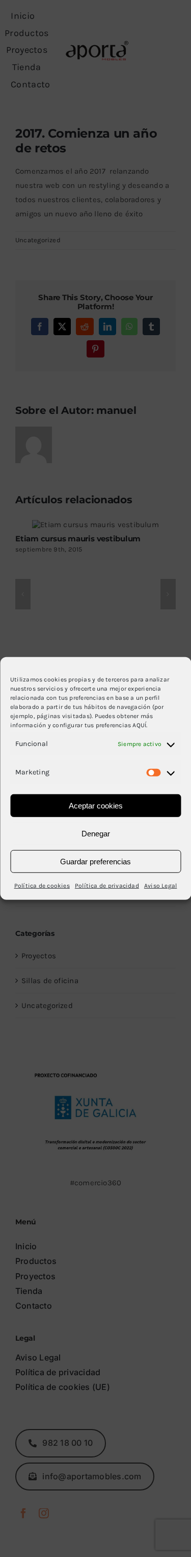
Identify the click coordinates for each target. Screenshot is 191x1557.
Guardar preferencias (95, 861)
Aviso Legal (160, 885)
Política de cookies (42, 885)
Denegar (95, 833)
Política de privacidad (107, 885)
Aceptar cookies (96, 805)
